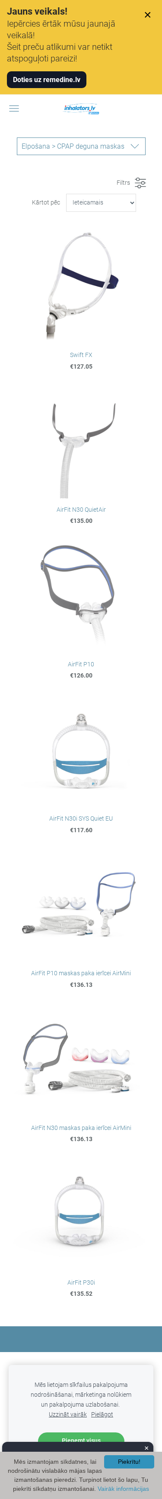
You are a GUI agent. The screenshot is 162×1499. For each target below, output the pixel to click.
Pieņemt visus (81, 1440)
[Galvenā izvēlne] (14, 108)
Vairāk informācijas (123, 1488)
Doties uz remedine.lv (46, 80)
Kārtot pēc (46, 202)
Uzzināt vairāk (68, 1414)
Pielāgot (102, 1414)
